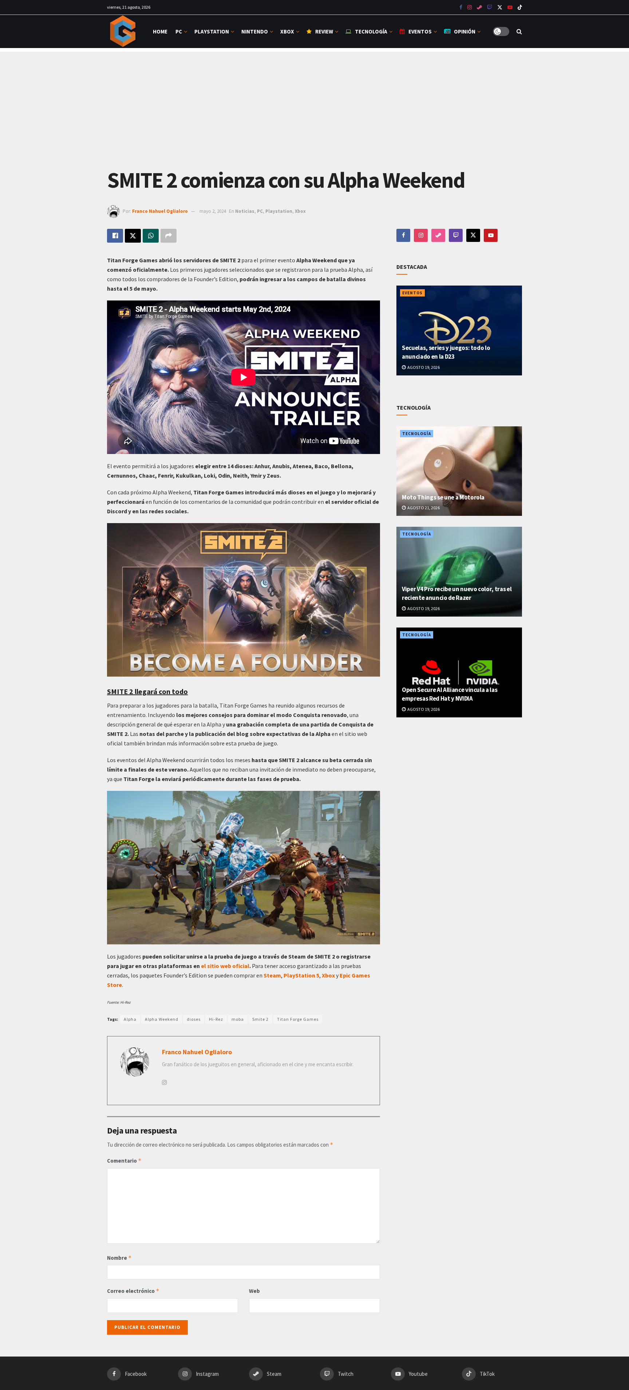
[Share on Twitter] (133, 236)
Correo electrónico (133, 1290)
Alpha (130, 1019)
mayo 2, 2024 (212, 211)
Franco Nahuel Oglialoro (160, 211)
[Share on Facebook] (115, 236)
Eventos (420, 31)
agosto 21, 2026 (423, 507)
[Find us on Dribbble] (438, 235)
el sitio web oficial (225, 965)
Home (160, 31)
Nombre (119, 1257)
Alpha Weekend (161, 1019)
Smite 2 (260, 1019)
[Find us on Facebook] (460, 7)
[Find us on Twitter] (499, 7)
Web (254, 1290)
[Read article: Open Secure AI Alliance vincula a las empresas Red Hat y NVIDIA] (459, 672)
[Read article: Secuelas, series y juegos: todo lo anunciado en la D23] (459, 330)
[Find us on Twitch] (456, 235)
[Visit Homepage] (123, 31)
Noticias (244, 211)
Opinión (464, 31)
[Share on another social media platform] (169, 236)
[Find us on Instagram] (469, 7)
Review (324, 31)
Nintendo (254, 31)
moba (238, 1019)
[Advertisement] (314, 103)
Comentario (124, 1160)
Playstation (211, 31)
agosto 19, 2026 (423, 367)
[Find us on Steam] (479, 7)
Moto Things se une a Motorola (443, 497)
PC (178, 31)
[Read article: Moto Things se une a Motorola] (459, 471)
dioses (194, 1019)
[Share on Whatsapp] (151, 236)
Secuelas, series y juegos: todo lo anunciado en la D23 (446, 352)
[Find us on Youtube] (489, 7)
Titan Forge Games (298, 1019)
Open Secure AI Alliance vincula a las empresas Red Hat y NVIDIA (449, 694)
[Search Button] (519, 31)
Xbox (287, 31)
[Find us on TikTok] (520, 7)
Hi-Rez (216, 1019)
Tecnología (371, 31)
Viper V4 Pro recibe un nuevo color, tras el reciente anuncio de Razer (456, 593)
